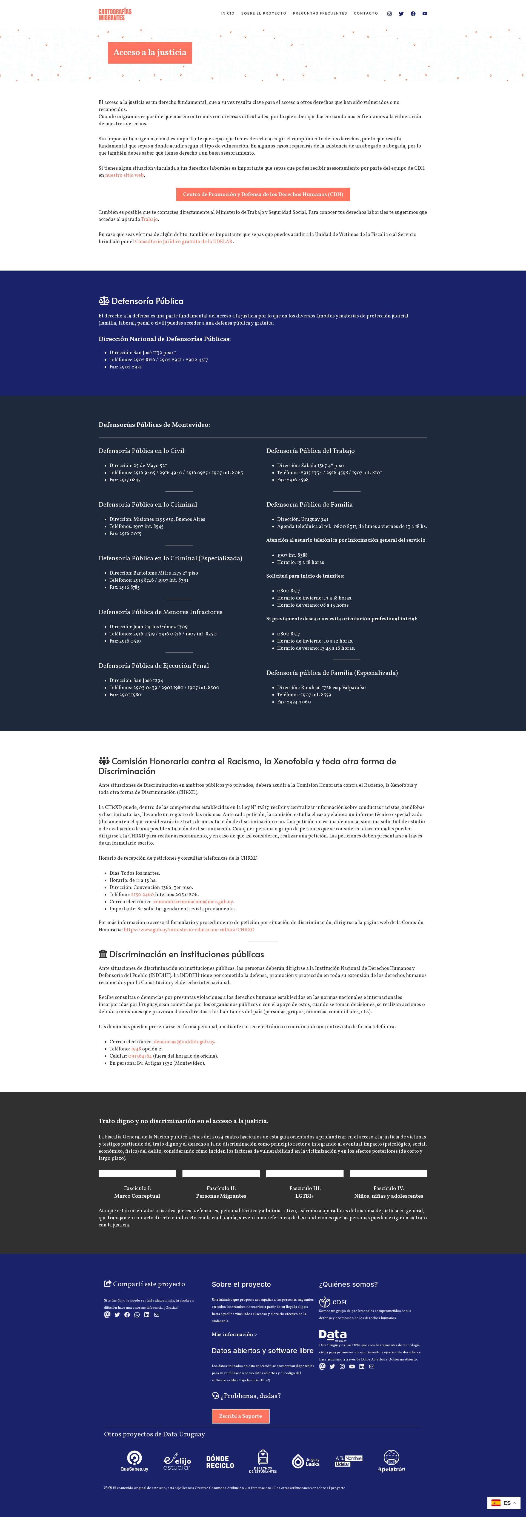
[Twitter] (401, 13)
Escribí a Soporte (240, 1416)
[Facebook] (413, 13)
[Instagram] (389, 13)
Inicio (228, 13)
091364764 (140, 1056)
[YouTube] (424, 13)
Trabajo (149, 219)
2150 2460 (142, 894)
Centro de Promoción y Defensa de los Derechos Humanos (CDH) (263, 194)
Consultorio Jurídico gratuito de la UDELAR (184, 241)
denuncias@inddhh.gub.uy (184, 1042)
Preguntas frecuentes (320, 13)
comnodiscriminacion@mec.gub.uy (193, 902)
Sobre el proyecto (264, 13)
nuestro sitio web (124, 175)
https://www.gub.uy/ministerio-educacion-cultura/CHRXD (189, 930)
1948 (136, 1049)
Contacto (366, 13)
